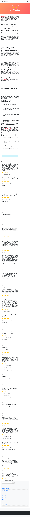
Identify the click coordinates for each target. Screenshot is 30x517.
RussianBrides (4, 502)
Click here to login (10, 156)
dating (3, 499)
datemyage (11, 119)
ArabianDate (4, 497)
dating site (5, 79)
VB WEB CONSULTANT (25, 515)
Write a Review (17, 10)
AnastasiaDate (4, 495)
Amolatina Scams (4, 492)
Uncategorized (4, 504)
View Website (12, 10)
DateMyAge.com (4, 16)
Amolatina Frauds (5, 490)
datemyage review (8, 128)
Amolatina (3, 486)
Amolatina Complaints (5, 488)
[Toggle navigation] (27, 1)
